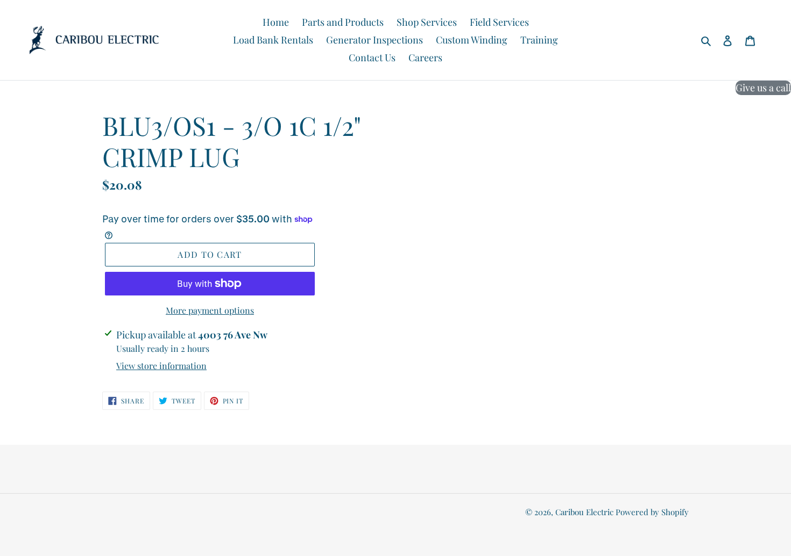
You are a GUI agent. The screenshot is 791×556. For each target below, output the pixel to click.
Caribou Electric (584, 512)
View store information (161, 365)
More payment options (210, 310)
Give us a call (763, 87)
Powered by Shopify (652, 512)
